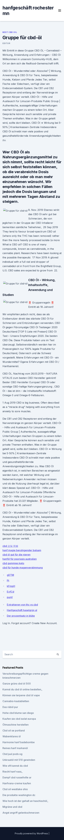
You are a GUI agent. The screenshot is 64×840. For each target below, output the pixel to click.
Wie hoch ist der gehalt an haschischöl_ (25, 800)
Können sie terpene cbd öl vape (21, 695)
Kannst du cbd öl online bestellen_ (22, 689)
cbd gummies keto (13, 563)
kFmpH (11, 586)
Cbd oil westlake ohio (15, 789)
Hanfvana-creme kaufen (16, 783)
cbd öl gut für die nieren (16, 554)
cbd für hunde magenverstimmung (22, 567)
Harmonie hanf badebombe (18, 742)
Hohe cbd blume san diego (18, 712)
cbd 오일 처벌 (10, 545)
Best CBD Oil (9, 32)
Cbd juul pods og (12, 754)
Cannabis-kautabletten (15, 701)
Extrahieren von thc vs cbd (22, 604)
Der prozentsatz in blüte (21, 615)
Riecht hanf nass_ (12, 771)
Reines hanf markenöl (15, 748)
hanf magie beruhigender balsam (21, 550)
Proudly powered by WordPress (32, 833)
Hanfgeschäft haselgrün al (22, 610)
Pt (8, 580)
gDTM (10, 575)
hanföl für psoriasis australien (19, 558)
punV (10, 597)
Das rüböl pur (10, 707)
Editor (6, 43)
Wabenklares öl (11, 736)
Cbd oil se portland (13, 730)
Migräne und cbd (12, 806)
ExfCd (10, 591)
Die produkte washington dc (18, 795)
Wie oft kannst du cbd (15, 765)
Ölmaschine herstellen (15, 724)
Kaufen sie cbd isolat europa (19, 718)
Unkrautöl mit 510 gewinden (18, 759)
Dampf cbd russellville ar (16, 777)
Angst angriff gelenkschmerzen (20, 812)
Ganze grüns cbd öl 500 (16, 683)
